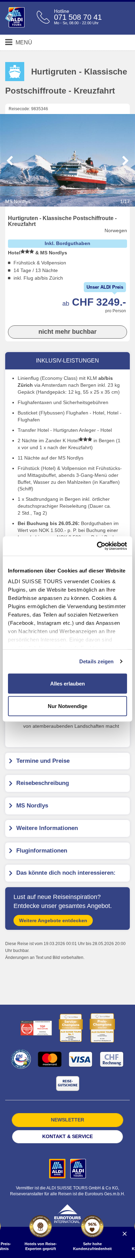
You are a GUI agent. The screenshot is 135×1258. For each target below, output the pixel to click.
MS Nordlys (67, 201)
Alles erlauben (67, 683)
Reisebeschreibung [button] (42, 783)
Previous (10, 161)
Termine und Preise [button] (43, 761)
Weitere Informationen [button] (47, 828)
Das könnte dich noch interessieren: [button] (66, 873)
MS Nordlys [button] (32, 805)
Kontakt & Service (67, 1136)
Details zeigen (96, 661)
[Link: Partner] (58, 1168)
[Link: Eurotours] (67, 1213)
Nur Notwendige (67, 706)
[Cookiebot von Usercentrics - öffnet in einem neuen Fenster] (97, 546)
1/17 (125, 201)
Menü (23, 42)
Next (125, 161)
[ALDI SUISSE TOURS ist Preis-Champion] (102, 1028)
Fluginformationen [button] (41, 850)
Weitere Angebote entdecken (53, 920)
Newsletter (67, 1119)
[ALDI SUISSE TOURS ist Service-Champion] (70, 1028)
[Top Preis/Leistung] (36, 1028)
